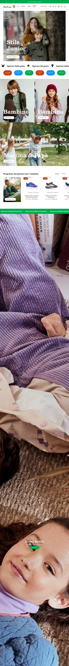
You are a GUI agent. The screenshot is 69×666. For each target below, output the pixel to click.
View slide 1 (33, 59)
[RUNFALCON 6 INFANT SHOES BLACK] (51, 185)
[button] (23, 6)
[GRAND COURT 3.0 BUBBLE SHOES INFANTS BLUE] (31, 185)
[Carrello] (64, 6)
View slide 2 (35, 59)
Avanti (64, 185)
